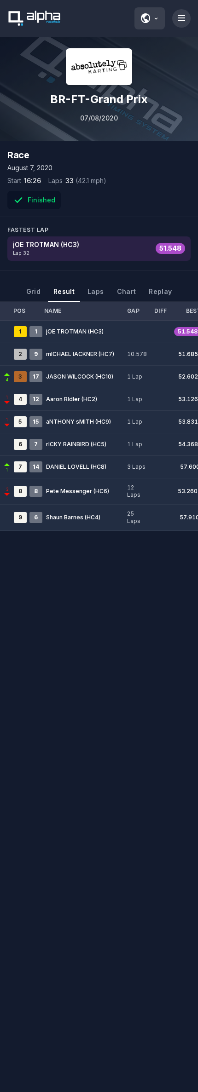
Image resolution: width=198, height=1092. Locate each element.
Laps (95, 291)
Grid (33, 291)
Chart (126, 291)
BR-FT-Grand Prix (99, 99)
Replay (160, 291)
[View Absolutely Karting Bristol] (99, 66)
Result (64, 291)
